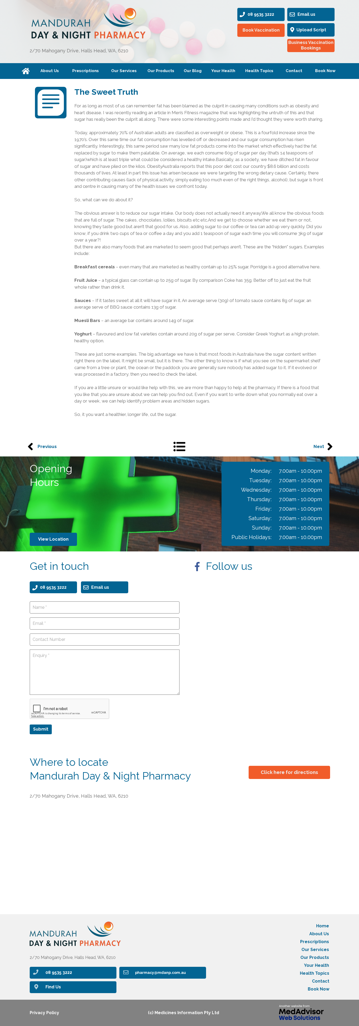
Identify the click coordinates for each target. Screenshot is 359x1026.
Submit (40, 729)
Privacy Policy (44, 1012)
